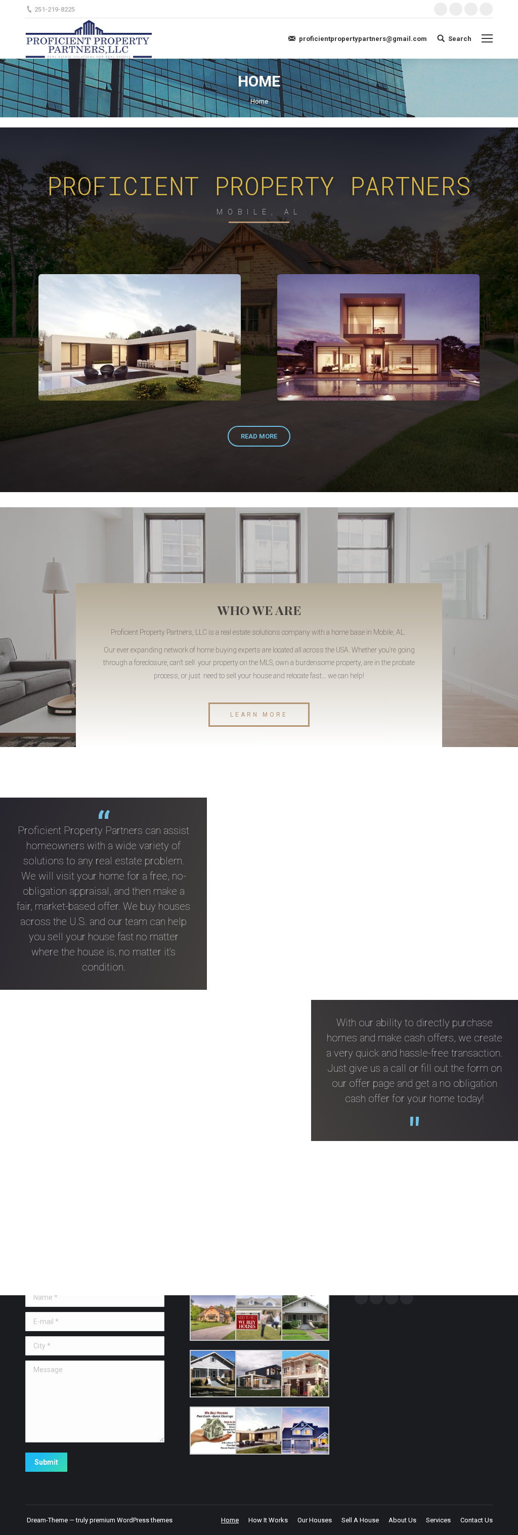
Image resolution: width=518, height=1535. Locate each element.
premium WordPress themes (131, 1520)
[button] (259, 436)
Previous (18, 337)
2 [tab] (264, 408)
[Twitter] (455, 9)
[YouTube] (406, 1297)
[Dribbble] (486, 9)
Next (500, 337)
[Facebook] (440, 9)
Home (259, 101)
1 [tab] (254, 408)
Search (459, 38)
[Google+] (471, 9)
